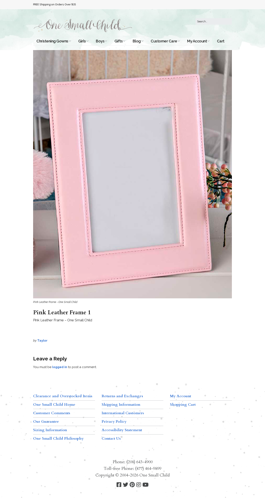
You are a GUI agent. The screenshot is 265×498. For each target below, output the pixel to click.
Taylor (42, 340)
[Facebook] (119, 485)
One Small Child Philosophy (58, 438)
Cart (220, 41)
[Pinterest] (132, 485)
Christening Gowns (52, 41)
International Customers (123, 413)
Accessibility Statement (122, 430)
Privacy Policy (114, 421)
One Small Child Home (54, 404)
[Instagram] (138, 485)
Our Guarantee (46, 421)
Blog (137, 41)
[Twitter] (125, 485)
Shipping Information (121, 404)
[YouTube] (145, 485)
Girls (82, 41)
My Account (197, 41)
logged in (59, 367)
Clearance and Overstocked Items (62, 396)
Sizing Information (50, 430)
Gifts (118, 41)
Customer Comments (51, 413)
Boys (100, 41)
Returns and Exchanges (122, 396)
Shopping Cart (183, 404)
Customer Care (164, 41)
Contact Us (111, 438)
